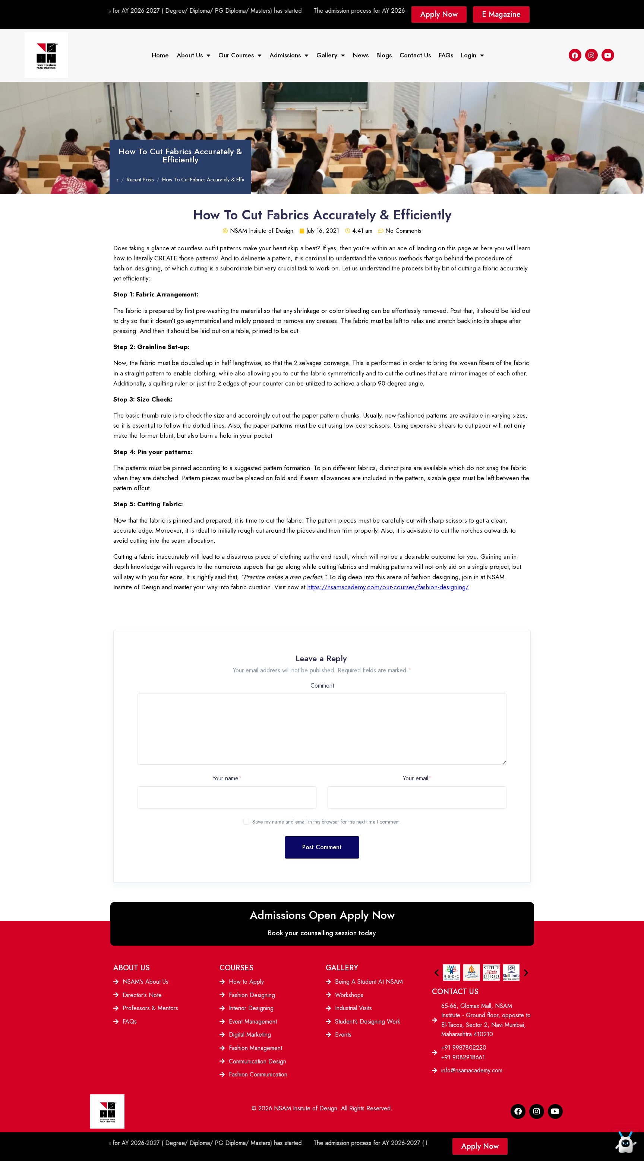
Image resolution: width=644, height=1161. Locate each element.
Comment (322, 685)
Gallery (326, 55)
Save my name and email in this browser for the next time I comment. (326, 821)
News (361, 55)
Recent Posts (140, 179)
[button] (436, 972)
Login (468, 55)
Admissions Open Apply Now (322, 915)
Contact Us (415, 55)
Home (160, 55)
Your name (227, 778)
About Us (190, 55)
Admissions (285, 55)
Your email (417, 778)
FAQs (446, 55)
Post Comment (322, 847)
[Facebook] (575, 55)
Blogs (384, 55)
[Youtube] (608, 55)
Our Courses (236, 55)
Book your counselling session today (322, 933)
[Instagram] (591, 55)
